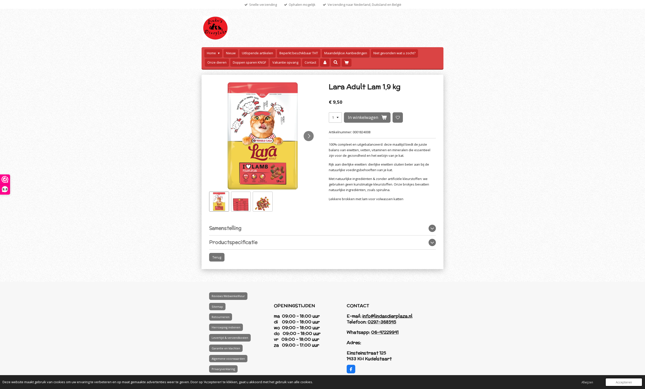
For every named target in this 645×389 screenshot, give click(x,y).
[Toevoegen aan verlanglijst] (398, 117)
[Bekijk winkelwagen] (346, 62)
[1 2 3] (335, 117)
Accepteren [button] (624, 382)
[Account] (325, 62)
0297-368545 (382, 322)
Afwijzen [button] (587, 382)
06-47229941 (385, 332)
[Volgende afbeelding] (309, 136)
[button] (219, 202)
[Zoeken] (335, 62)
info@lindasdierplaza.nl (387, 316)
